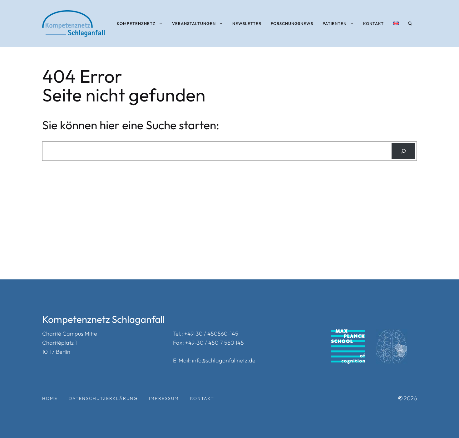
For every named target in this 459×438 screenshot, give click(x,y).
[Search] (403, 151)
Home (49, 398)
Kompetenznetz (136, 23)
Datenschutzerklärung (103, 398)
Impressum (164, 398)
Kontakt (373, 23)
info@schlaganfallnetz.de (223, 360)
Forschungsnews (292, 23)
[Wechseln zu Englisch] (395, 23)
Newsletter (246, 23)
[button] (410, 23)
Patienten (335, 23)
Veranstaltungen (194, 23)
